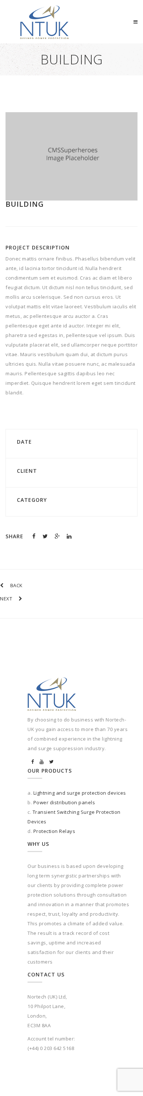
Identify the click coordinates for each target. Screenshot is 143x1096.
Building (25, 204)
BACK (16, 585)
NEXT (6, 598)
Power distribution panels (64, 802)
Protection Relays (54, 831)
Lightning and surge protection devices (79, 793)
